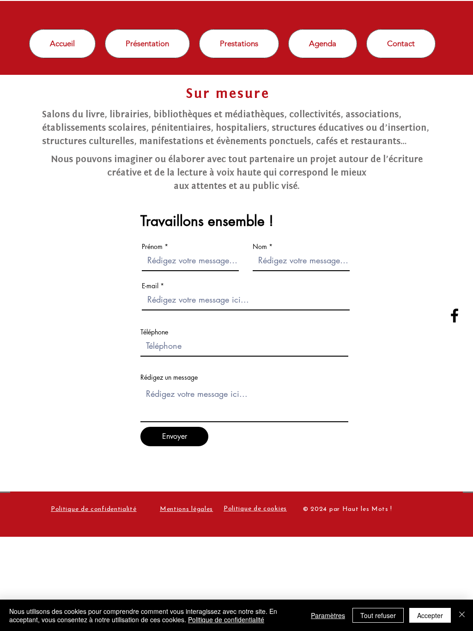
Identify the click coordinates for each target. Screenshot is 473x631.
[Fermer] (461, 615)
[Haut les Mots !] (454, 315)
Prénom (152, 246)
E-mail (150, 286)
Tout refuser (378, 615)
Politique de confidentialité (226, 619)
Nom (260, 246)
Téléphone (154, 332)
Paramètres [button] (328, 615)
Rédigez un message (169, 377)
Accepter (430, 615)
